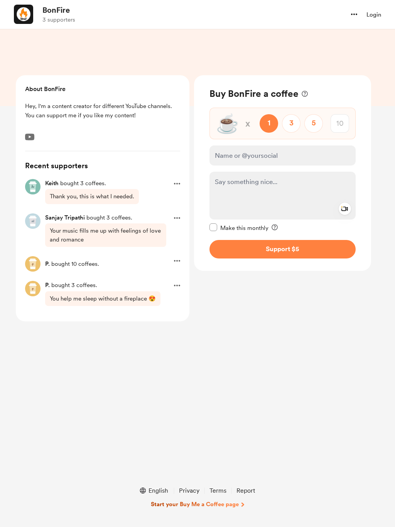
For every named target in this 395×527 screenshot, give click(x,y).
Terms (217, 490)
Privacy (189, 490)
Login (373, 14)
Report (245, 490)
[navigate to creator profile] (23, 14)
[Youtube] (29, 137)
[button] (354, 14)
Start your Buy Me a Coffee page (195, 504)
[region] (282, 173)
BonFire (56, 10)
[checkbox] (238, 228)
